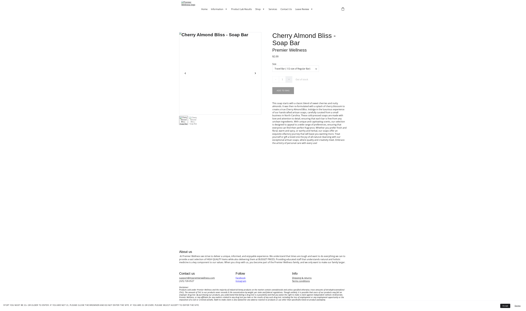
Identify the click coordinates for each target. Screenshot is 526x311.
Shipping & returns (302, 277)
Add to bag (283, 90)
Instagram (241, 281)
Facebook (240, 277)
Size (274, 64)
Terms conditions (301, 281)
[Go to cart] (343, 9)
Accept (505, 306)
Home (204, 9)
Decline (518, 306)
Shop (258, 9)
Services (273, 9)
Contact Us (286, 9)
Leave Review (302, 9)
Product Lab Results (241, 9)
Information (217, 9)
